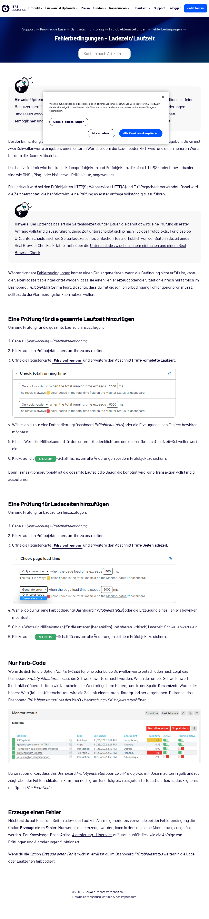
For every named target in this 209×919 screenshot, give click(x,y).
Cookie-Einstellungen (68, 121)
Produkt (34, 8)
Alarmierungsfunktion (51, 295)
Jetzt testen (195, 8)
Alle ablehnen (101, 133)
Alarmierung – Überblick (92, 835)
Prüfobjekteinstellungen (127, 29)
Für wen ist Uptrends (60, 8)
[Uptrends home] (14, 8)
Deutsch (141, 8)
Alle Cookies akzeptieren (141, 133)
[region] (106, 118)
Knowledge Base (53, 29)
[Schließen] (162, 96)
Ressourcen (118, 8)
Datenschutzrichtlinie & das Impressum (109, 897)
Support (28, 29)
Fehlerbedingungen (166, 29)
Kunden (98, 8)
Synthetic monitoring (87, 29)
